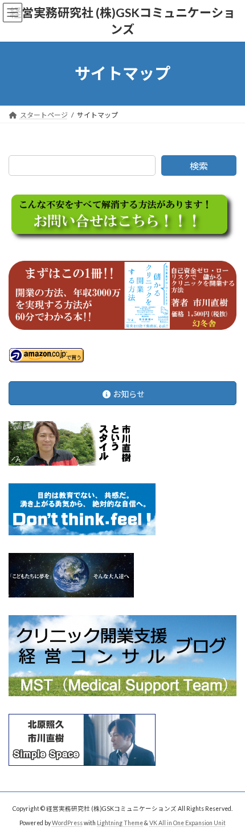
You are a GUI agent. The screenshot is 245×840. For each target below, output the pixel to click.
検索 (199, 165)
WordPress (67, 822)
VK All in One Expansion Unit (187, 822)
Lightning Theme (120, 822)
